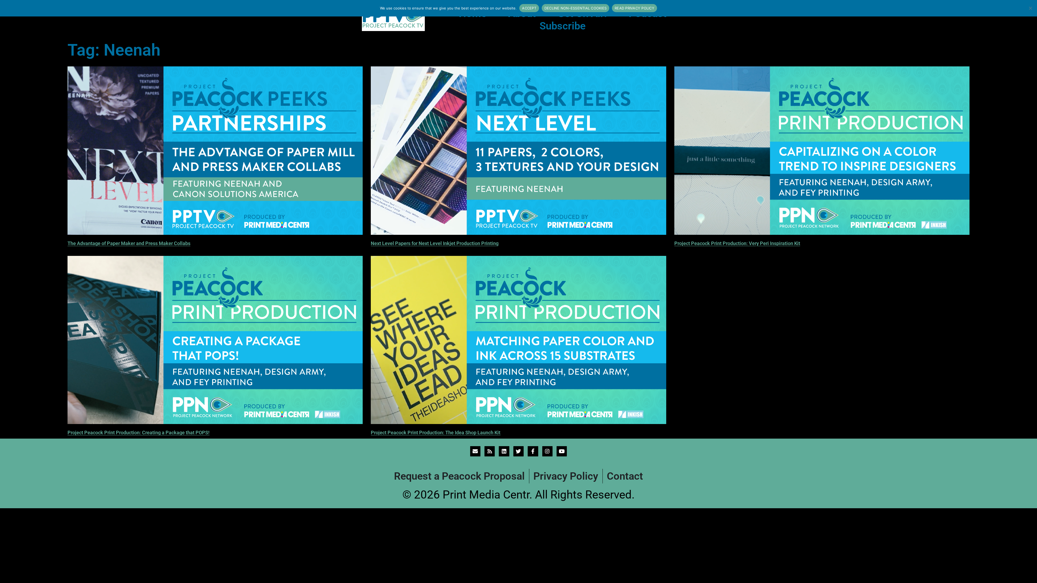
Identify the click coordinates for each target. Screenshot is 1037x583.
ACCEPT (529, 8)
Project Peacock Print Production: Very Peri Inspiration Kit (737, 243)
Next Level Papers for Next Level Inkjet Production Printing (435, 243)
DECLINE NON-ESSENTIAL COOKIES (575, 8)
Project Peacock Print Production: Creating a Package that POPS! (139, 432)
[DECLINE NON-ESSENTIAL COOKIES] (1030, 8)
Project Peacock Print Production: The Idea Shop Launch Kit (435, 432)
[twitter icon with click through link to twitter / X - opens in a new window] (518, 451)
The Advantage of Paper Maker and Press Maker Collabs (129, 243)
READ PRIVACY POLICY (634, 8)
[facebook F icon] (533, 451)
